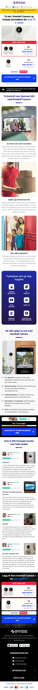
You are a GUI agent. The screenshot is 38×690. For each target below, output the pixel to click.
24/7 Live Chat (19, 661)
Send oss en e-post (20, 658)
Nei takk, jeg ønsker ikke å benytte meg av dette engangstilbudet (19, 83)
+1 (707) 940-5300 (20, 664)
